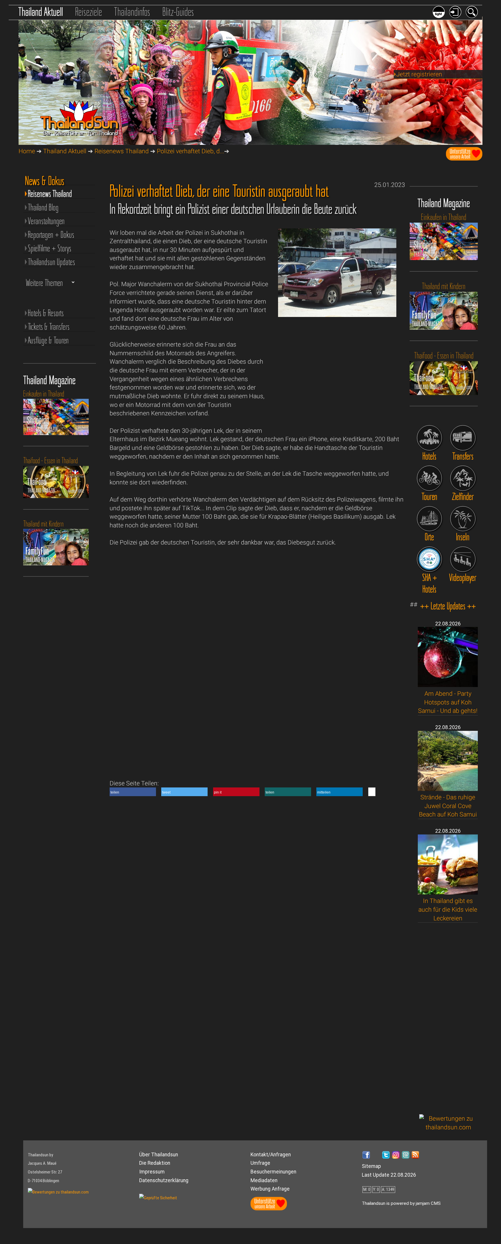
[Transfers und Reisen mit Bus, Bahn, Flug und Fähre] (462, 437)
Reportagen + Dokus (51, 234)
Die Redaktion (154, 1163)
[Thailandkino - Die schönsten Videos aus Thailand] (462, 559)
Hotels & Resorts (46, 312)
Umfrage (260, 1163)
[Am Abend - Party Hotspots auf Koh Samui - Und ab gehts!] (448, 684)
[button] (133, 791)
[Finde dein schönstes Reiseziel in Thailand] (462, 478)
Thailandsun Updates (51, 261)
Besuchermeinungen (273, 1172)
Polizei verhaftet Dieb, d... (190, 151)
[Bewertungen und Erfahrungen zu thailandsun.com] (448, 1127)
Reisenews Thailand (122, 151)
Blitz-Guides (178, 11)
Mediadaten (264, 1180)
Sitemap (371, 1166)
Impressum (152, 1172)
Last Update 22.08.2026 (389, 1175)
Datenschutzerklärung (163, 1180)
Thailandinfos (132, 11)
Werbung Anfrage (270, 1189)
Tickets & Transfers (49, 326)
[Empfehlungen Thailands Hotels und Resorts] (429, 437)
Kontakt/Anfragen (271, 1155)
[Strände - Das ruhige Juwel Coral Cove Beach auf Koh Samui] (448, 788)
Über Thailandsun (158, 1155)
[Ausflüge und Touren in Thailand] (429, 478)
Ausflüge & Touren (48, 340)
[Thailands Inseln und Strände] (462, 518)
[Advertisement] (448, 1018)
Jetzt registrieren (419, 74)
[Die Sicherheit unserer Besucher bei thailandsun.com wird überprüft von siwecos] (158, 1197)
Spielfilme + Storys (49, 248)
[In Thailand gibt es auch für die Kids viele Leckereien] (448, 892)
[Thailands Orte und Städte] (429, 518)
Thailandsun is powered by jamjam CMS (401, 1203)
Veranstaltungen (46, 220)
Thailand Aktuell (40, 11)
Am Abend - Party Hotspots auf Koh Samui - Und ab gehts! (448, 702)
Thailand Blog (43, 207)
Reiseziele (88, 11)
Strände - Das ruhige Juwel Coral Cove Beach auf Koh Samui (448, 806)
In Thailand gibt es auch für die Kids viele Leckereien (447, 909)
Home (27, 151)
